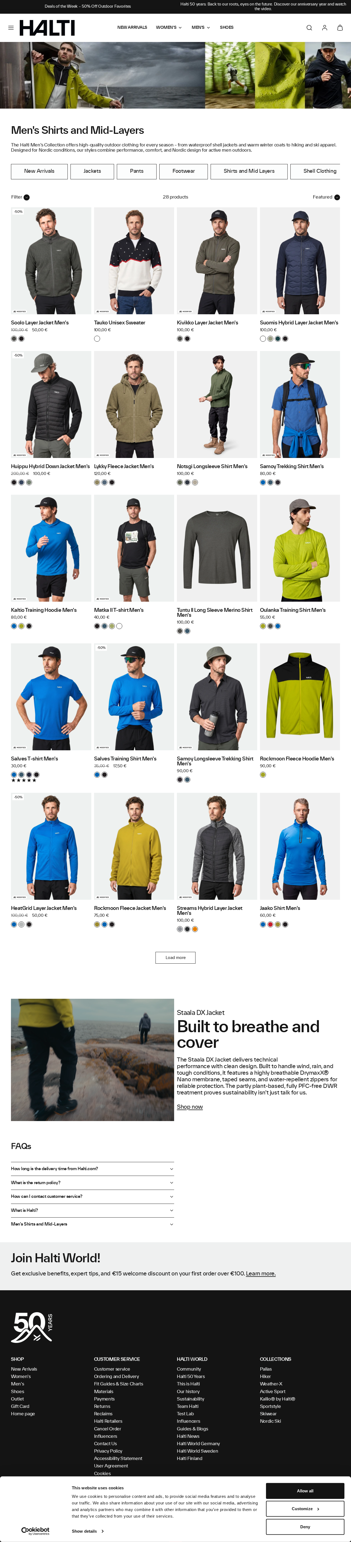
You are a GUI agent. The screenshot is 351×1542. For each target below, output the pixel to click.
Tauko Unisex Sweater (119, 323)
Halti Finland (189, 1458)
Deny (305, 1526)
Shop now (190, 1107)
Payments (104, 1399)
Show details (84, 1531)
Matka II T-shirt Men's (119, 610)
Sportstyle (270, 1406)
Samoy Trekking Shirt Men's (292, 466)
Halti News (188, 1436)
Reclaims (103, 1414)
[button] (11, 27)
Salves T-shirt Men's (34, 759)
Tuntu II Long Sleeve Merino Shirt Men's (214, 613)
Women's (21, 1376)
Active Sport (272, 1392)
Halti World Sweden (197, 1451)
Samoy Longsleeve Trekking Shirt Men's (215, 761)
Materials (103, 1392)
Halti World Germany (198, 1444)
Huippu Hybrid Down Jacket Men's (50, 466)
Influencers (105, 1436)
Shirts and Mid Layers (249, 171)
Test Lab (185, 1414)
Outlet (17, 1399)
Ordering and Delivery (116, 1376)
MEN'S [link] (198, 28)
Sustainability (190, 1399)
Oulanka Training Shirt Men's (293, 610)
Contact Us (105, 1444)
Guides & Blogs (192, 1429)
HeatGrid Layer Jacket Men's (44, 908)
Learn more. (261, 1274)
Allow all (305, 1491)
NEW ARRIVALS (132, 28)
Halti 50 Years (191, 1376)
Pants (136, 171)
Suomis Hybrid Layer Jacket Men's (299, 323)
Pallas (266, 1369)
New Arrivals (39, 171)
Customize (302, 1508)
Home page (23, 1414)
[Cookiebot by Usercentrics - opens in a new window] (36, 1531)
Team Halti (188, 1406)
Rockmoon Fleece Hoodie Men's (297, 759)
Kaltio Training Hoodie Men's (44, 610)
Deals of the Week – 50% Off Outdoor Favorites (88, 7)
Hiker (265, 1376)
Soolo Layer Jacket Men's (40, 323)
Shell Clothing (320, 171)
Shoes (17, 1392)
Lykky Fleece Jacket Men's (124, 466)
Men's (17, 1384)
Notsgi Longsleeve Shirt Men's (212, 466)
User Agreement (111, 1466)
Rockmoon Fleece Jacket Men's (130, 908)
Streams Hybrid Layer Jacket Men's (209, 911)
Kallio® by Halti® (278, 1399)
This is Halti (188, 1384)
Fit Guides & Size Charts (118, 1384)
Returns (102, 1406)
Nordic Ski (270, 1421)
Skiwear (268, 1414)
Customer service (112, 1369)
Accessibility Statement (118, 1458)
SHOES (227, 28)
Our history (188, 1392)
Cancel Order (107, 1429)
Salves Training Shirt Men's (125, 759)
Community (189, 1369)
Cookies (102, 1474)
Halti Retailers (108, 1421)
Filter (16, 197)
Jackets (92, 171)
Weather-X (271, 1384)
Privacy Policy (108, 1451)
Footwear (183, 171)
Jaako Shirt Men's (280, 908)
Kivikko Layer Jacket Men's (207, 323)
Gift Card (20, 1406)
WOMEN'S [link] (166, 28)
